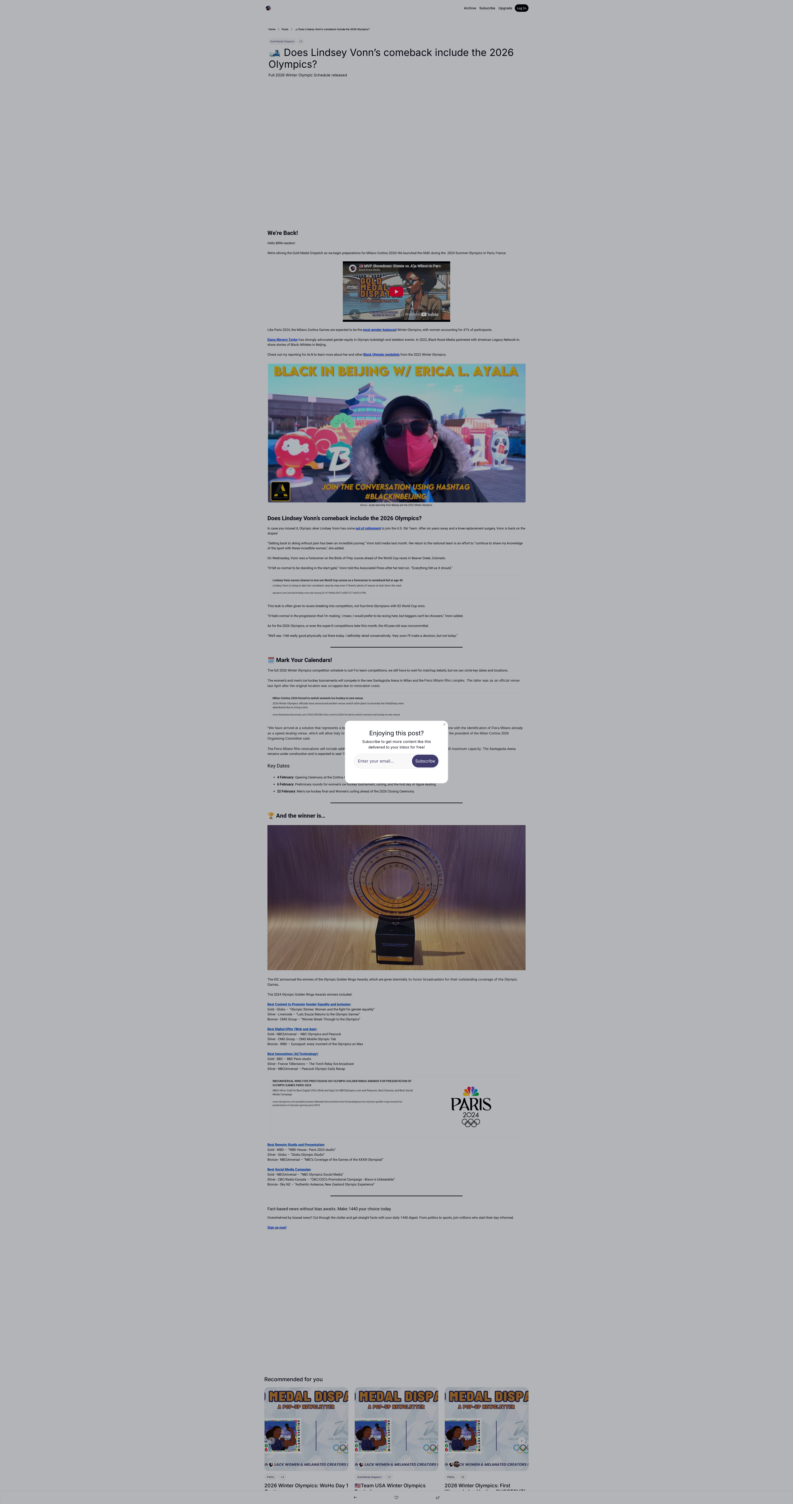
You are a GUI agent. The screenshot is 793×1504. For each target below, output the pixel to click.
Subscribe (425, 761)
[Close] (444, 724)
